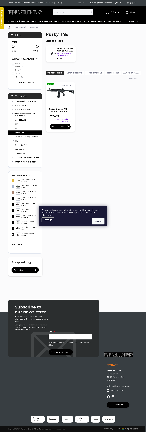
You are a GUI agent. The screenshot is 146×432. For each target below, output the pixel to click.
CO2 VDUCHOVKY (22, 110)
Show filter (25, 83)
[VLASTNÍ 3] (60, 95)
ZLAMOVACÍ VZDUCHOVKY (26, 101)
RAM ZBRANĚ (20, 120)
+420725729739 (117, 391)
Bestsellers (113, 73)
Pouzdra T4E (20, 149)
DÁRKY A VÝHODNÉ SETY (25, 162)
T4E (16, 124)
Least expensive (74, 73)
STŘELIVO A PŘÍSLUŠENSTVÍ (26, 158)
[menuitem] (22, 21)
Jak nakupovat (14, 3)
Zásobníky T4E (21, 145)
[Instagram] (113, 396)
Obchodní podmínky (54, 3)
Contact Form (118, 405)
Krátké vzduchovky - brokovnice (27, 137)
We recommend (54, 73)
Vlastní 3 (19, 77)
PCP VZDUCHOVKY (22, 105)
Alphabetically (131, 73)
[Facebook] (108, 396)
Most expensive (94, 73)
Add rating (18, 270)
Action (19, 67)
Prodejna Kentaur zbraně (33, 3)
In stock (19, 63)
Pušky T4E (19, 133)
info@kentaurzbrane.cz (120, 386)
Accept (98, 221)
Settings (48, 220)
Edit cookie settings (57, 429)
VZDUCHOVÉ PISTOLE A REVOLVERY (24, 115)
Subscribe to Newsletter (60, 352)
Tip (17, 73)
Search (90, 12)
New (18, 70)
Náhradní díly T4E (22, 153)
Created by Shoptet (112, 429)
